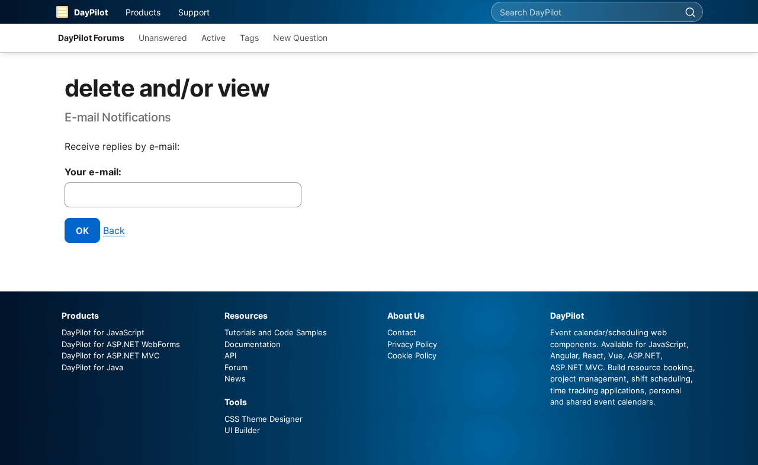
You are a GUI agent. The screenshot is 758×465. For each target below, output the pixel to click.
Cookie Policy (411, 355)
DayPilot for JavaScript (103, 332)
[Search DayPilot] (689, 11)
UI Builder (242, 430)
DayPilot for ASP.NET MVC (110, 355)
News (235, 378)
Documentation (252, 344)
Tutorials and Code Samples (275, 332)
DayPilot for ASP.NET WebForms (121, 344)
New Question (300, 38)
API (230, 355)
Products (143, 12)
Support (194, 12)
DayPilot (91, 12)
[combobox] (584, 11)
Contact (401, 332)
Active (213, 38)
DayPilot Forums (91, 38)
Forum (236, 367)
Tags (249, 38)
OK (82, 230)
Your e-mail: (93, 172)
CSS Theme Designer (263, 419)
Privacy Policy (412, 344)
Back (114, 230)
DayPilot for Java (92, 367)
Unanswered (163, 38)
